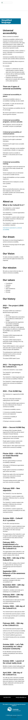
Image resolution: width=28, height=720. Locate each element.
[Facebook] (11, 700)
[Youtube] (16, 700)
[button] (24, 5)
